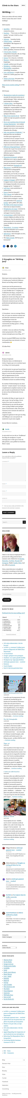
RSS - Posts (7, 1051)
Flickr (20, 563)
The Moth (7, 989)
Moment (6, 60)
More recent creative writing (10, 85)
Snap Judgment (8, 991)
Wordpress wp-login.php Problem (14, 660)
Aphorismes (7, 233)
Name (4, 483)
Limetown (7, 993)
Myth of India (10, 238)
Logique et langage (9, 180)
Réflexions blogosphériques (12, 147)
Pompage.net (18, 165)
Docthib (8, 895)
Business (6, 664)
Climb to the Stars (10, 5)
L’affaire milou (8, 103)
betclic (7, 429)
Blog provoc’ (7, 167)
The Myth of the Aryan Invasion (13, 204)
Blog (3, 1060)
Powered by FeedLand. (11, 634)
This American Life (9, 986)
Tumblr (15, 563)
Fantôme (6, 33)
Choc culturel (7, 194)
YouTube (11, 561)
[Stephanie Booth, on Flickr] (14, 543)
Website (4, 498)
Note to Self (7, 997)
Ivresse (6, 58)
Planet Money (8, 974)
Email (4, 491)
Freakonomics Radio (10, 966)
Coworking (5, 1089)
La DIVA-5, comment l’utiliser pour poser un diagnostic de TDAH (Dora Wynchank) (14, 649)
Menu (23, 5)
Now (3, 1067)
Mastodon (5, 561)
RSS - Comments (9, 1053)
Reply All (6, 980)
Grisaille (6, 64)
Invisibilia (6, 968)
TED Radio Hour (8, 995)
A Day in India (8, 41)
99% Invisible (8, 984)
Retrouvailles (7, 68)
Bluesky (21, 559)
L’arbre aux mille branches (11, 771)
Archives (4, 945)
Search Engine (8, 666)
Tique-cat (7, 743)
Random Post (6, 1063)
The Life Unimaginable (10, 719)
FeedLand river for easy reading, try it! (13, 613)
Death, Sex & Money (10, 972)
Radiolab (6, 978)
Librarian (6, 39)
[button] (19, 618)
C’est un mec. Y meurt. (10, 51)
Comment (5, 461)
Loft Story (7, 188)
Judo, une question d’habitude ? (13, 132)
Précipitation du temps (10, 209)
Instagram (5, 563)
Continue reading (18, 716)
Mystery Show (8, 960)
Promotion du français (10, 157)
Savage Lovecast (8, 964)
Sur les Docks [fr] (9, 999)
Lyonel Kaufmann (11, 912)
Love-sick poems (9, 72)
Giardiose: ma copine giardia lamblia (14, 657)
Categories (5, 935)
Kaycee (6, 192)
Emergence (7, 66)
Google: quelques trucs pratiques (13, 655)
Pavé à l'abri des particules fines (13, 668)
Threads (17, 561)
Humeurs (6, 47)
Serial (5, 970)
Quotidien (7, 29)
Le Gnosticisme (8, 215)
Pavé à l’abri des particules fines (13, 693)
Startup (6, 982)
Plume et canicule (9, 816)
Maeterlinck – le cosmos (11, 227)
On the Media (8, 962)
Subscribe (7, 600)
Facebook (12, 565)
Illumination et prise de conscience (14, 95)
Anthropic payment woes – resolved (14, 662)
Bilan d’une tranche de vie (11, 116)
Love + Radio (7, 976)
